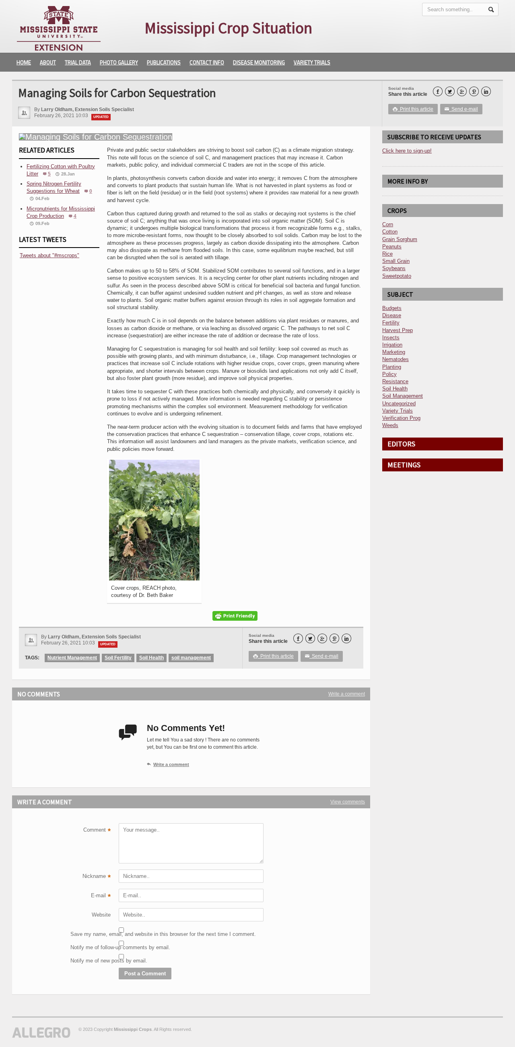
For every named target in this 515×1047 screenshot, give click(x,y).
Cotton (390, 232)
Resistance (395, 381)
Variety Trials (312, 62)
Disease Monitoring (259, 62)
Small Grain (396, 261)
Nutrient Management (72, 658)
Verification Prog (401, 418)
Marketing (393, 352)
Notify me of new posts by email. (90, 961)
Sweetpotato (396, 276)
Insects (391, 338)
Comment (97, 831)
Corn (387, 224)
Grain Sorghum (399, 239)
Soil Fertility (118, 658)
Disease (391, 315)
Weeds (390, 425)
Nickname (96, 877)
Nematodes (395, 359)
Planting (391, 367)
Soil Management (402, 396)
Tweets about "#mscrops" (49, 255)
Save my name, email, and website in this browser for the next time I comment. (90, 934)
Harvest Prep (397, 330)
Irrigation (392, 345)
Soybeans (394, 268)
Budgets (392, 308)
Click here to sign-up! (407, 151)
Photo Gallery (119, 62)
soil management (191, 658)
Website (101, 915)
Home (23, 62)
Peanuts (392, 247)
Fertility (391, 323)
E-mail (101, 896)
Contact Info (207, 62)
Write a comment (346, 694)
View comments (347, 802)
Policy (389, 374)
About (48, 62)
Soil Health (151, 658)
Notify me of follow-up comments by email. (90, 947)
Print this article (413, 109)
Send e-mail (461, 109)
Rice (387, 254)
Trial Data (78, 62)
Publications (164, 62)
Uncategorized (399, 404)
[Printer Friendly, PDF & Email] (235, 616)
